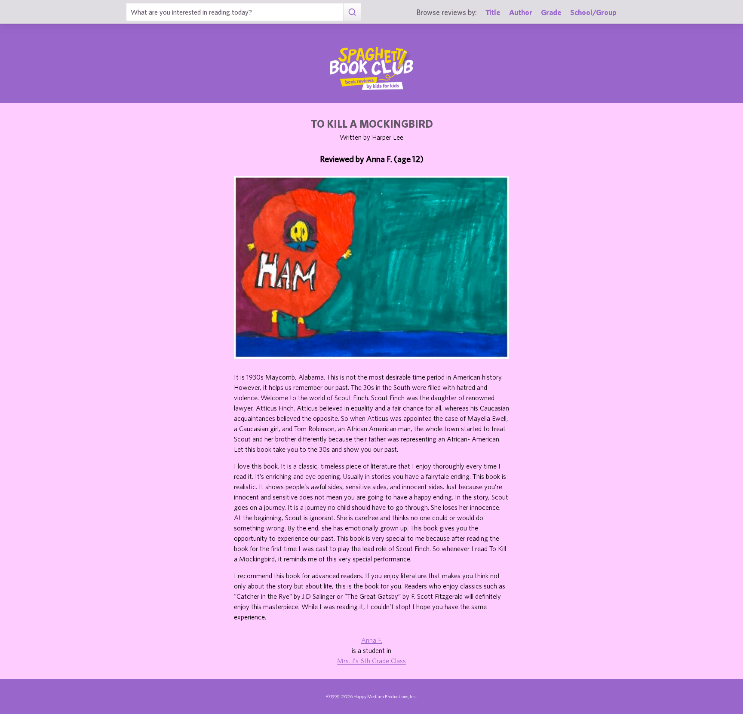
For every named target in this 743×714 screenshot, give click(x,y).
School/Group (593, 12)
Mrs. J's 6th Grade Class (371, 661)
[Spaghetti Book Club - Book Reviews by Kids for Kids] (371, 68)
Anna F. (371, 640)
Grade (551, 12)
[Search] (352, 12)
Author (520, 12)
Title (492, 12)
